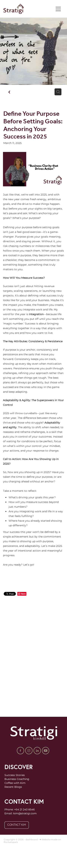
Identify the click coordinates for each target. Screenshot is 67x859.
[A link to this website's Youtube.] (45, 750)
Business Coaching (16, 779)
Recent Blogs (13, 787)
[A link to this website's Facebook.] (20, 750)
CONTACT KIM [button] (16, 825)
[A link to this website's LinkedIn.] (37, 750)
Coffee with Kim (14, 783)
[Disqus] (33, 652)
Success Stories (14, 775)
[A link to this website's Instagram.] (29, 750)
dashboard (31, 839)
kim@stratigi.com (25, 813)
